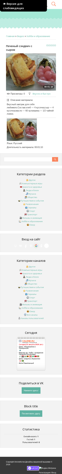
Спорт (32, 211)
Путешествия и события (32, 200)
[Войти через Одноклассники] (41, 246)
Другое (32, 180)
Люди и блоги (32, 190)
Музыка (32, 193)
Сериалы (32, 207)
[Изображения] (22, 129)
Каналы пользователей (32, 318)
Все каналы (32, 314)
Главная (10, 36)
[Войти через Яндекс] (31, 246)
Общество (32, 197)
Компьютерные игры (32, 183)
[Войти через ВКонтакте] (20, 246)
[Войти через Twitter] (46, 246)
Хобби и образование (38, 36)
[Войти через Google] (36, 245)
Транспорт (32, 214)
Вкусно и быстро (42, 93)
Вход (54, 472)
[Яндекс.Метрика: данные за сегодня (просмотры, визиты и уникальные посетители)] (47, 468)
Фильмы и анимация (32, 218)
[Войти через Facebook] (25, 246)
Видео (20, 36)
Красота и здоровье (32, 187)
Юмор (32, 224)
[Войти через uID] (15, 246)
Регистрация (44, 472)
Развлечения (32, 204)
